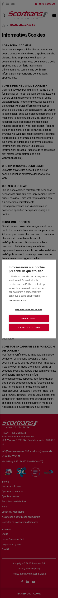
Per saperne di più (17, 300)
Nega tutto (28, 318)
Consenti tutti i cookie (29, 327)
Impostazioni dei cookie (28, 309)
